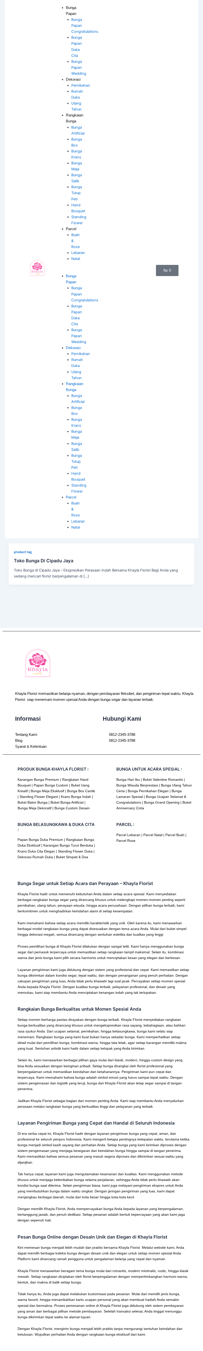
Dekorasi (73, 79)
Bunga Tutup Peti (76, 193)
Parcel (71, 229)
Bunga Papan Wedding (78, 67)
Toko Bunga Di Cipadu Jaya (43, 560)
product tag (23, 552)
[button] (66, 270)
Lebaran (78, 252)
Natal (75, 258)
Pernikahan (80, 85)
